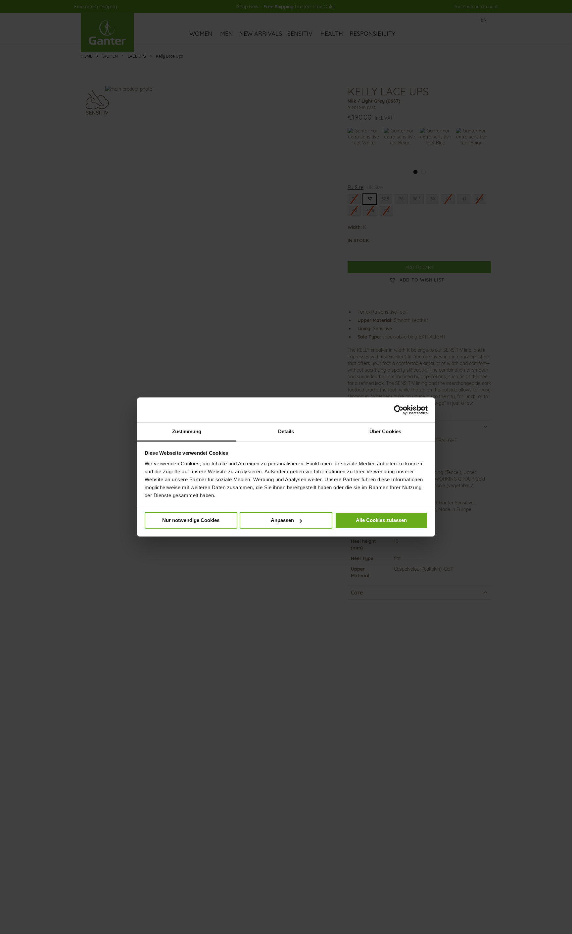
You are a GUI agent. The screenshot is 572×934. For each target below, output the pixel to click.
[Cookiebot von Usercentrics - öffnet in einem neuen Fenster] (399, 410)
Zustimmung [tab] (187, 431)
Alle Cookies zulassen (381, 520)
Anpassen (282, 520)
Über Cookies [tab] (385, 431)
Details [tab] (286, 431)
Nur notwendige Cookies (190, 520)
